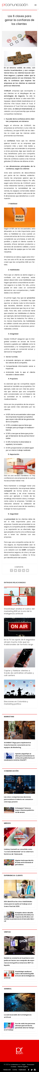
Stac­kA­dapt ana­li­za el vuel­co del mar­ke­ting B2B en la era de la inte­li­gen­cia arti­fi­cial (19, 975)
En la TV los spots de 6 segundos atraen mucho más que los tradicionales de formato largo (19, 642)
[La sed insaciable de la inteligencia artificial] (19, 1002)
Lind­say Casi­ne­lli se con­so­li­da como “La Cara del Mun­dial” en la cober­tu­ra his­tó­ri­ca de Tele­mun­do (19, 851)
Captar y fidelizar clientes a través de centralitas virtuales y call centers (19, 673)
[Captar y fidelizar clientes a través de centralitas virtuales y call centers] (19, 658)
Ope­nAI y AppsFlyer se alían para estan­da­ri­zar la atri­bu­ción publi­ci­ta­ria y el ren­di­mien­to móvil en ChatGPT (19, 757)
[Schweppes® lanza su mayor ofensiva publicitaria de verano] (9, 810)
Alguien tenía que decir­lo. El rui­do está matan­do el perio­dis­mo (24, 862)
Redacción (7, 1070)
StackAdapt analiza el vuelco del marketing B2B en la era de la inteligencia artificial (19, 611)
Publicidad (22, 1070)
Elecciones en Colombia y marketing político (16, 702)
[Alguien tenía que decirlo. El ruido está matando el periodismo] (9, 862)
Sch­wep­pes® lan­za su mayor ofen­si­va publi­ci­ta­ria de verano (24, 810)
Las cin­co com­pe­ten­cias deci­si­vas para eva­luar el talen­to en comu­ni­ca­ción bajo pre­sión (18, 799)
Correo (14, 1070)
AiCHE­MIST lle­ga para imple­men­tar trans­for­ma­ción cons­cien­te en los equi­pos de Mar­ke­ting (17, 745)
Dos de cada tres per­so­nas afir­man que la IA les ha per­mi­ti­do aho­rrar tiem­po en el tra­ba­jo (19, 1027)
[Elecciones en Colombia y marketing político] (19, 689)
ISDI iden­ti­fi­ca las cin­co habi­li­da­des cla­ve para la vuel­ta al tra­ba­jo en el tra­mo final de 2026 (18, 904)
